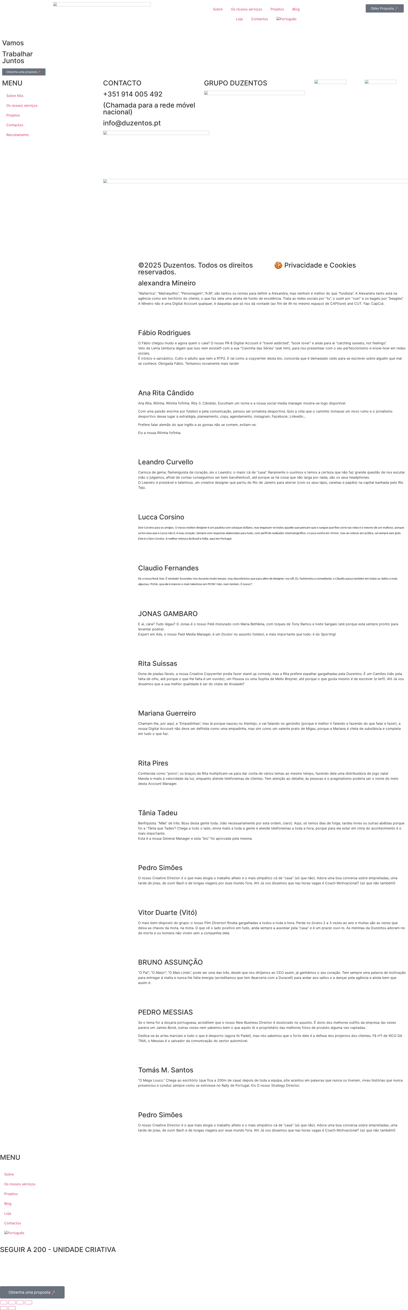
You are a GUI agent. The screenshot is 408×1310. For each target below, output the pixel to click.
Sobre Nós (14, 96)
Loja (239, 19)
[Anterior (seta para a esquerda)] (3, 1308)
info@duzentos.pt (132, 123)
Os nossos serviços (246, 9)
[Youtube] (19, 267)
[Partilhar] (20, 1302)
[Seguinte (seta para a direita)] (12, 1308)
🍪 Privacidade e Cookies (315, 265)
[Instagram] (7, 267)
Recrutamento (17, 135)
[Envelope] (143, 318)
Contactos (259, 19)
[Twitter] (17, 1267)
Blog (296, 9)
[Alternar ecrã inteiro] (12, 1302)
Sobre (217, 9)
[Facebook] (31, 267)
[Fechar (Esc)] (28, 1302)
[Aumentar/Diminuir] (3, 1302)
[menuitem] (288, 19)
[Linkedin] (42, 267)
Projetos (277, 9)
